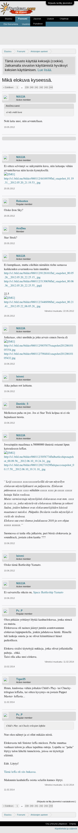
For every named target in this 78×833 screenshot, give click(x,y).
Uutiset (50, 18)
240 (31, 87)
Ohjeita (72, 824)
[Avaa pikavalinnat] (73, 51)
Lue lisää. (45, 70)
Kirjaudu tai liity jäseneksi (60, 3)
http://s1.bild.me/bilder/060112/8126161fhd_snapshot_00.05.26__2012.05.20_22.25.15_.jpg (39, 275)
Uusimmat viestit (30, 24)
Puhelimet (38, 23)
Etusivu (8, 18)
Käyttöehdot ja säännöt (66, 828)
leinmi (20, 376)
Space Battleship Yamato (48, 592)
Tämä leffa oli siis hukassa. (20, 772)
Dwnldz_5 (22, 403)
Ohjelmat (64, 18)
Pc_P (19, 610)
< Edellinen (8, 87)
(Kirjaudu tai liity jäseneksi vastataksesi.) (56, 801)
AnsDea (21, 228)
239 (27, 87)
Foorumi (22, 18)
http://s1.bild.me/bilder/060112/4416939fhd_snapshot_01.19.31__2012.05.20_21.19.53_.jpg (39, 180)
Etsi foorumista (11, 24)
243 (46, 87)
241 (36, 87)
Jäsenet (37, 18)
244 (51, 87)
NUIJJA (20, 96)
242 (41, 87)
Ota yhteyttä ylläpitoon (56, 824)
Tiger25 (20, 679)
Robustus (22, 201)
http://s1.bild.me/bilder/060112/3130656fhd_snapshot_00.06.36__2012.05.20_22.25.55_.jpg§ (39, 283)
